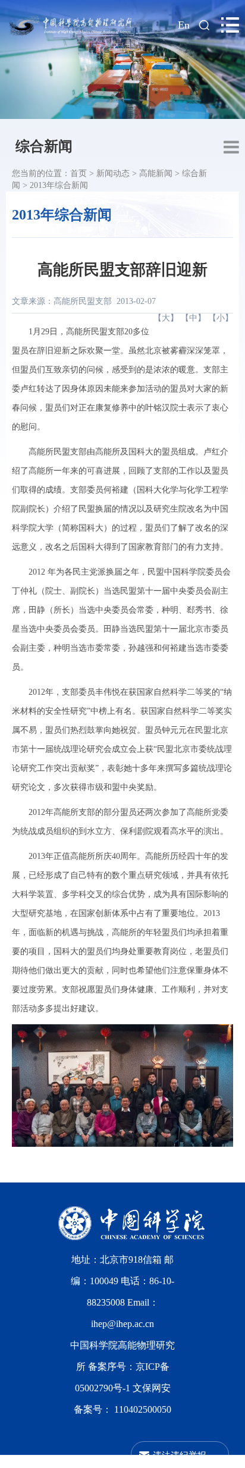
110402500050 (142, 1409)
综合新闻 (44, 146)
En (184, 25)
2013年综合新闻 (59, 185)
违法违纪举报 (179, 1454)
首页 (78, 173)
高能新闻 (155, 173)
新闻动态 (113, 173)
